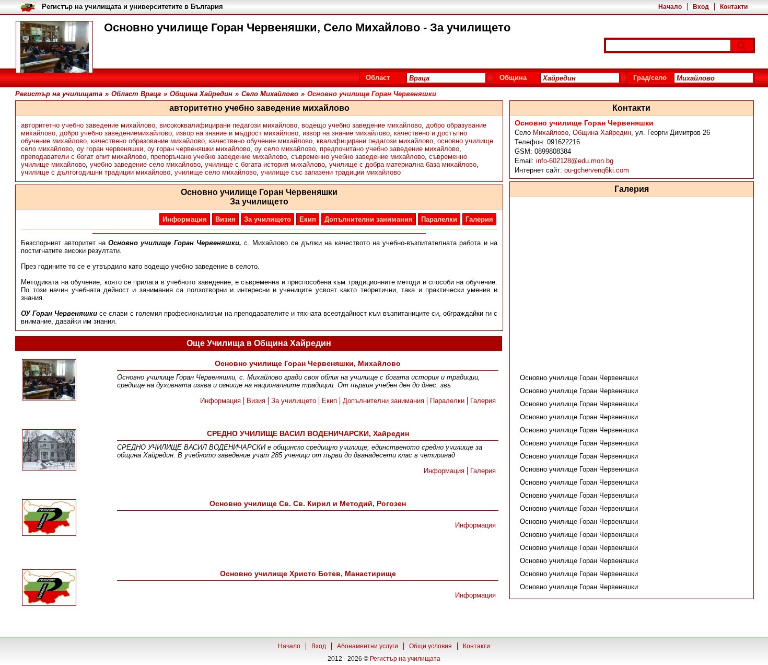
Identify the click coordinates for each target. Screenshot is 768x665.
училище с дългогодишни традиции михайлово (95, 172)
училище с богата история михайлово (265, 164)
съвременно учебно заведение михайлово (358, 156)
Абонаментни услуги (367, 646)
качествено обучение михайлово (260, 141)
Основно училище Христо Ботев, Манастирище (308, 573)
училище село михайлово (215, 172)
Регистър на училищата (405, 658)
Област (378, 78)
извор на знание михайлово (346, 133)
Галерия (479, 219)
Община (513, 78)
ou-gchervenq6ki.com (596, 170)
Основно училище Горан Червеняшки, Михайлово (308, 363)
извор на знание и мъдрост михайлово (237, 133)
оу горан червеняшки (110, 149)
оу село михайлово (285, 149)
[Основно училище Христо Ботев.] (49, 588)
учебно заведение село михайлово (145, 164)
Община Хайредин (602, 132)
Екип (307, 219)
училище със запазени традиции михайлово (331, 172)
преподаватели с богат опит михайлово (83, 156)
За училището (267, 219)
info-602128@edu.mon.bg (574, 161)
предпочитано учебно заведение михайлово (389, 149)
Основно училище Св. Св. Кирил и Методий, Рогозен (308, 503)
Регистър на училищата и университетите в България (132, 6)
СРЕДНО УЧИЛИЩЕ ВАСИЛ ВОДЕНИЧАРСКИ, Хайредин (308, 433)
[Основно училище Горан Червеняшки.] (49, 380)
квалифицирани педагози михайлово (375, 141)
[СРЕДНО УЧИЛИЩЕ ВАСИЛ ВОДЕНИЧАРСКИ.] (49, 450)
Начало (670, 6)
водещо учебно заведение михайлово (361, 125)
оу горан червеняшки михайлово (198, 149)
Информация (184, 219)
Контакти (734, 6)
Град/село (650, 78)
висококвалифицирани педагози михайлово (228, 125)
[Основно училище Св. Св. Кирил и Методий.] (49, 518)
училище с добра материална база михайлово (402, 164)
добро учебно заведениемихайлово (116, 133)
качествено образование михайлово (148, 141)
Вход (701, 6)
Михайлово (550, 132)
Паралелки (439, 219)
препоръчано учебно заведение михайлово (218, 156)
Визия (225, 219)
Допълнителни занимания (368, 219)
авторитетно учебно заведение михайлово (88, 125)
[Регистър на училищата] (54, 47)
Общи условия (430, 646)
